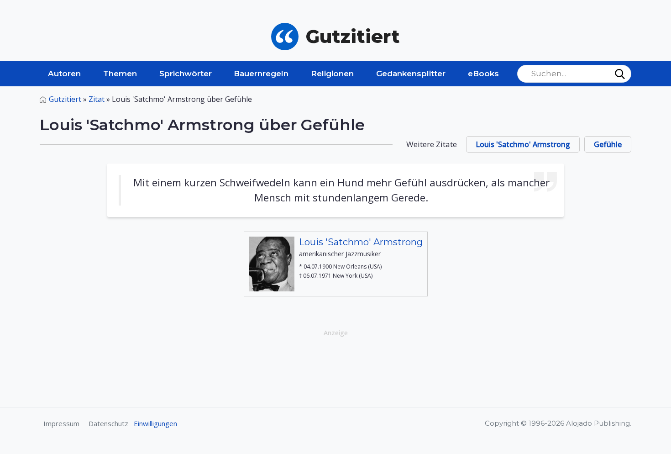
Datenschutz (108, 423)
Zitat (97, 99)
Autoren (64, 73)
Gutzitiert (65, 99)
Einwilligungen (155, 423)
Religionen (332, 73)
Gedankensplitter (411, 73)
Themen (120, 73)
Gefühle (608, 144)
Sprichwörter (185, 73)
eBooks (483, 73)
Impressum (61, 423)
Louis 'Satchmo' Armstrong (523, 144)
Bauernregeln (261, 73)
